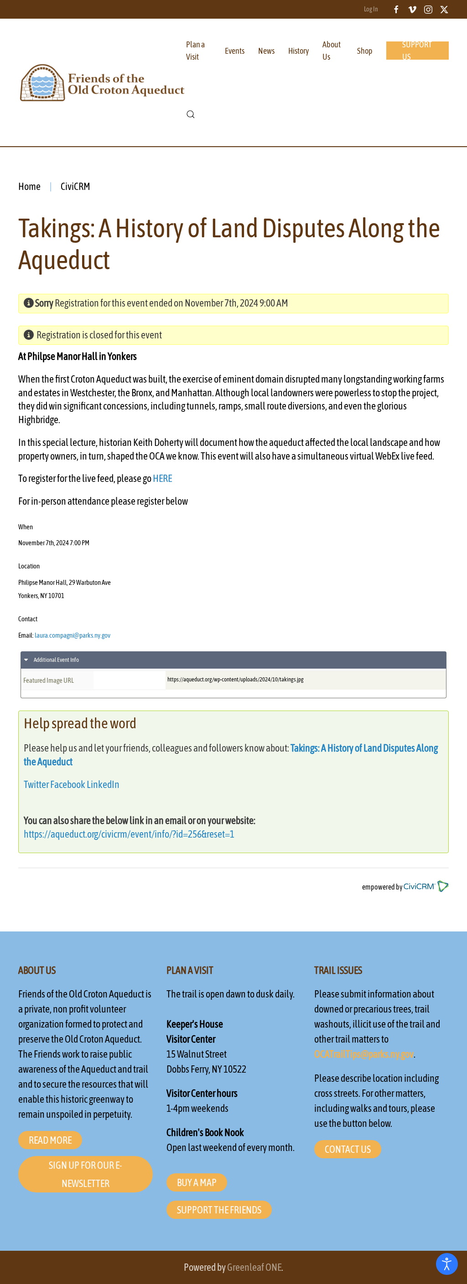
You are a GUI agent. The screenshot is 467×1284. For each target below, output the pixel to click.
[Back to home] (102, 82)
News (266, 51)
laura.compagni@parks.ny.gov (72, 635)
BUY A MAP (197, 1182)
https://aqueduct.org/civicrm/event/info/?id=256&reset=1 (129, 834)
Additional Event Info (56, 659)
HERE (162, 478)
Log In (371, 9)
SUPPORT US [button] (417, 50)
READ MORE (50, 1140)
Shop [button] (365, 51)
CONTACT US (348, 1149)
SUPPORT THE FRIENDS (219, 1210)
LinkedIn (103, 784)
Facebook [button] (67, 784)
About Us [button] (331, 50)
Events (234, 51)
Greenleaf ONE (254, 1267)
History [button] (298, 51)
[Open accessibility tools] (447, 1264)
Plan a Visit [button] (195, 50)
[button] (190, 114)
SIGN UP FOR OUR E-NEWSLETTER (85, 1174)
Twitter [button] (36, 784)
